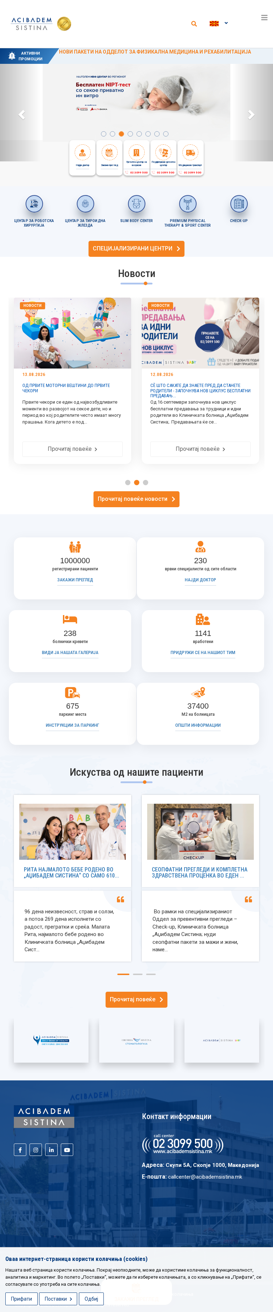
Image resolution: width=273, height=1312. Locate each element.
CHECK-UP (239, 220)
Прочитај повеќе (97, 448)
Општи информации (198, 725)
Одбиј (91, 1299)
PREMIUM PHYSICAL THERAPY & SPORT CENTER (188, 223)
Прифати (21, 1299)
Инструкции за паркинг (72, 725)
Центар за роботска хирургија (34, 223)
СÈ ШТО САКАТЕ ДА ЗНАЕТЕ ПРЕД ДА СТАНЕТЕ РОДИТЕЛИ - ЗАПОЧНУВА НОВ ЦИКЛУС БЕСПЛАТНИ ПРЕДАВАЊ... (99, 390)
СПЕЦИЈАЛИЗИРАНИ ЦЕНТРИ (135, 248)
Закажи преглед (75, 579)
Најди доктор (200, 579)
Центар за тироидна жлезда (85, 223)
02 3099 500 (138, 172)
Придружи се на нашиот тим (203, 652)
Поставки (56, 1299)
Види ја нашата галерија (70, 652)
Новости (59, 306)
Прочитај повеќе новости (135, 499)
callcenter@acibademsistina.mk (205, 1177)
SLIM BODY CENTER (136, 220)
